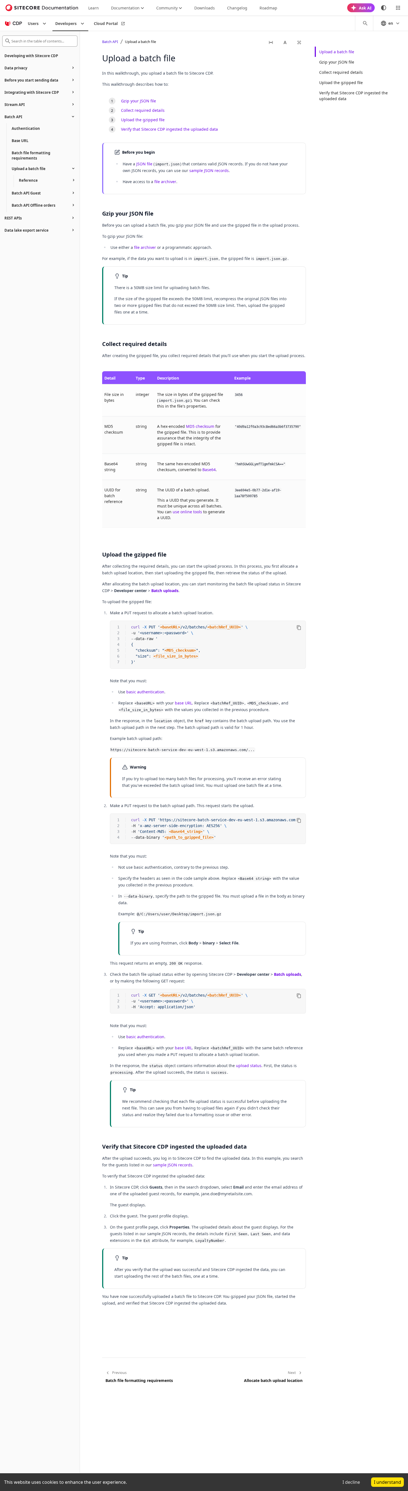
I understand (387, 1482)
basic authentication (145, 691)
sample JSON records (209, 170)
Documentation (125, 8)
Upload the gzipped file (341, 82)
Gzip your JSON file (336, 62)
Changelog (237, 8)
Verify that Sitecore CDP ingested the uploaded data (353, 95)
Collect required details (341, 72)
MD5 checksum (200, 426)
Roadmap (268, 8)
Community (167, 8)
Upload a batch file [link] (140, 41)
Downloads (204, 8)
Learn (93, 8)
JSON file (144, 163)
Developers (66, 23)
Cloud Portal (106, 23)
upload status (248, 1065)
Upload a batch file (336, 51)
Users (33, 23)
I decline (351, 1482)
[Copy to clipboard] (299, 627)
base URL (183, 703)
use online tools (187, 511)
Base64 (209, 469)
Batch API (110, 41)
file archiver (165, 181)
